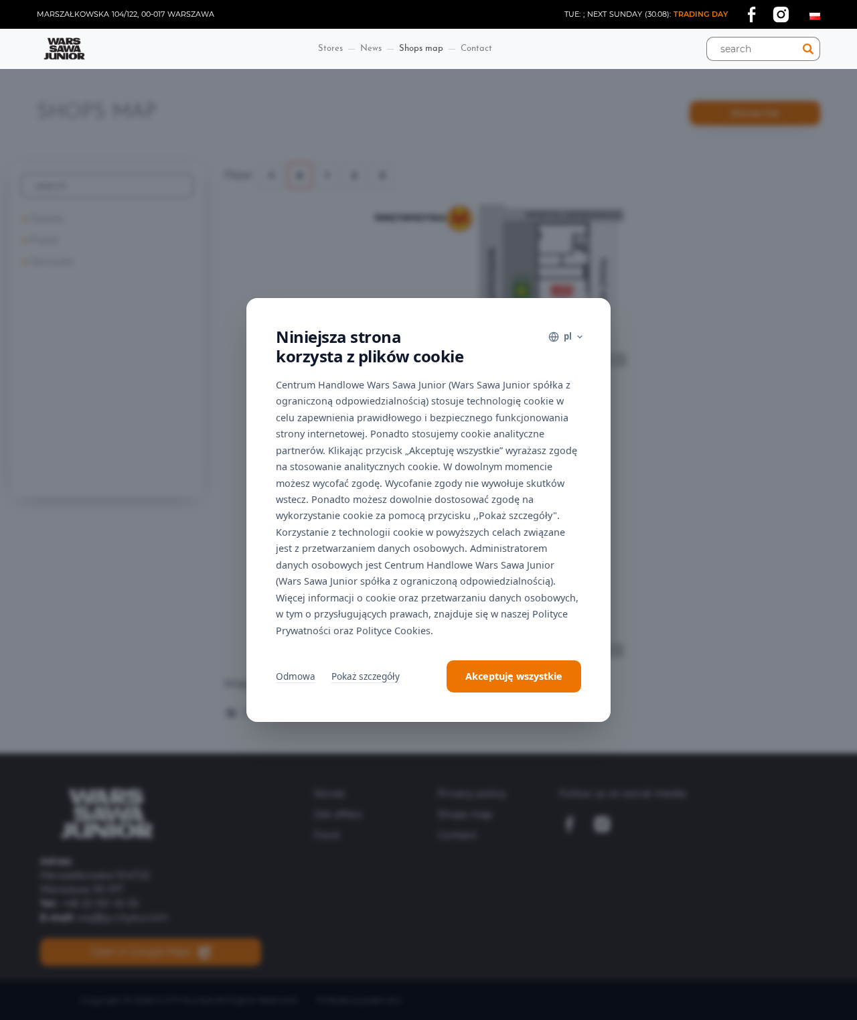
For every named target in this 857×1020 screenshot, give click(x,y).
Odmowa (295, 676)
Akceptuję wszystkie (513, 676)
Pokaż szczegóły (365, 676)
